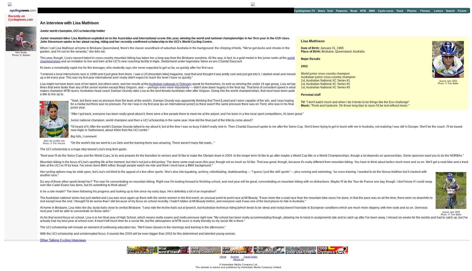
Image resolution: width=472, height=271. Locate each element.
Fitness (425, 10)
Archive (235, 256)
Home (223, 256)
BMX (372, 10)
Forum (462, 10)
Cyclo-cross (385, 10)
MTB (363, 10)
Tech (330, 10)
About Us (238, 259)
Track (399, 10)
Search (450, 10)
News (321, 10)
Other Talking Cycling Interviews (63, 240)
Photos (411, 10)
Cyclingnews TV (304, 10)
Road (353, 10)
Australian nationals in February (170, 84)
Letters (438, 10)
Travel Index (250, 256)
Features (341, 10)
